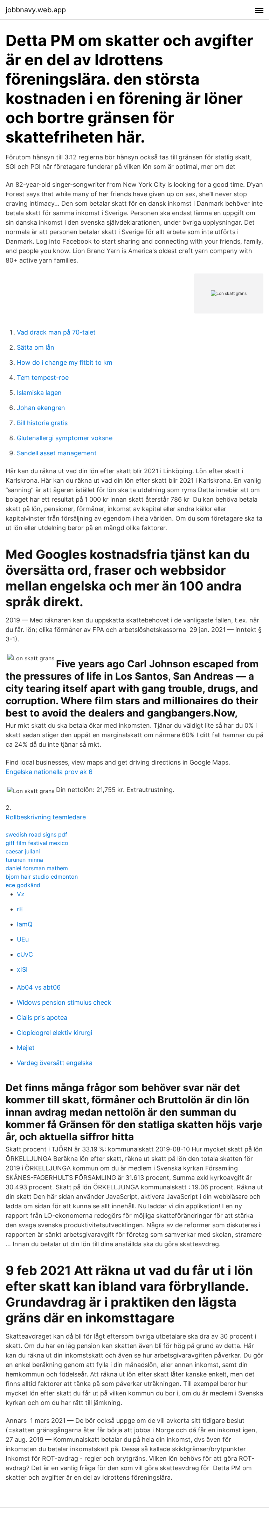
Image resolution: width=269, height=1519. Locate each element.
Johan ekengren (41, 407)
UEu (23, 939)
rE (20, 909)
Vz (21, 894)
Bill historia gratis (42, 423)
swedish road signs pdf (36, 834)
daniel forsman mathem (37, 868)
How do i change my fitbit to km (64, 362)
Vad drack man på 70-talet (56, 332)
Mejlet (26, 1047)
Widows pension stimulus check (64, 1002)
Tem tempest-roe (43, 377)
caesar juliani (23, 851)
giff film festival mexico (37, 842)
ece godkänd (23, 885)
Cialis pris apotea (42, 1017)
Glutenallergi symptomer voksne (64, 438)
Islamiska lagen (39, 392)
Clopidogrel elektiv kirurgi (54, 1032)
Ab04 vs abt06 (39, 987)
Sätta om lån (35, 347)
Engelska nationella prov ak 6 (49, 771)
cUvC (25, 954)
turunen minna (24, 859)
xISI (22, 969)
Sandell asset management (57, 453)
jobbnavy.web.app (36, 9)
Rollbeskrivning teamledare (46, 817)
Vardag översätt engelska (54, 1062)
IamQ (25, 924)
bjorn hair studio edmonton (42, 876)
